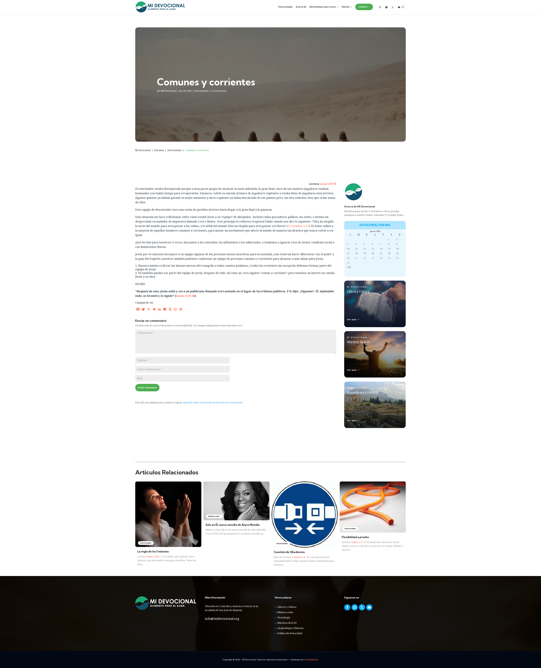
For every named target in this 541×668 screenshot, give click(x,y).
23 (397, 253)
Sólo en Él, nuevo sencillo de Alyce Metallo (233, 524)
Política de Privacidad (290, 633)
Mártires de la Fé (287, 622)
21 (381, 253)
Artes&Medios (311, 659)
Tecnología (284, 617)
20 (373, 253)
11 (356, 248)
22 (389, 253)
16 (397, 248)
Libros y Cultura (287, 606)
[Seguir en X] (362, 607)
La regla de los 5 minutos (153, 551)
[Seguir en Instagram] (355, 607)
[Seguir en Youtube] (369, 607)
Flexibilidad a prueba (355, 537)
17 (348, 253)
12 (364, 248)
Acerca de (301, 7)
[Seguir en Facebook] (347, 607)
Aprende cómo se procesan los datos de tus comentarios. (213, 402)
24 (348, 258)
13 (373, 248)
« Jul (348, 267)
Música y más (285, 612)
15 (389, 248)
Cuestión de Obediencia (289, 552)
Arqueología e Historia (290, 628)
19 (364, 253)
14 (381, 248)
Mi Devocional (169, 90)
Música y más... (214, 516)
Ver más (352, 319)
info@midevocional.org (222, 618)
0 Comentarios (218, 90)
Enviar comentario (147, 387)
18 (356, 253)
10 (348, 248)
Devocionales (285, 7)
